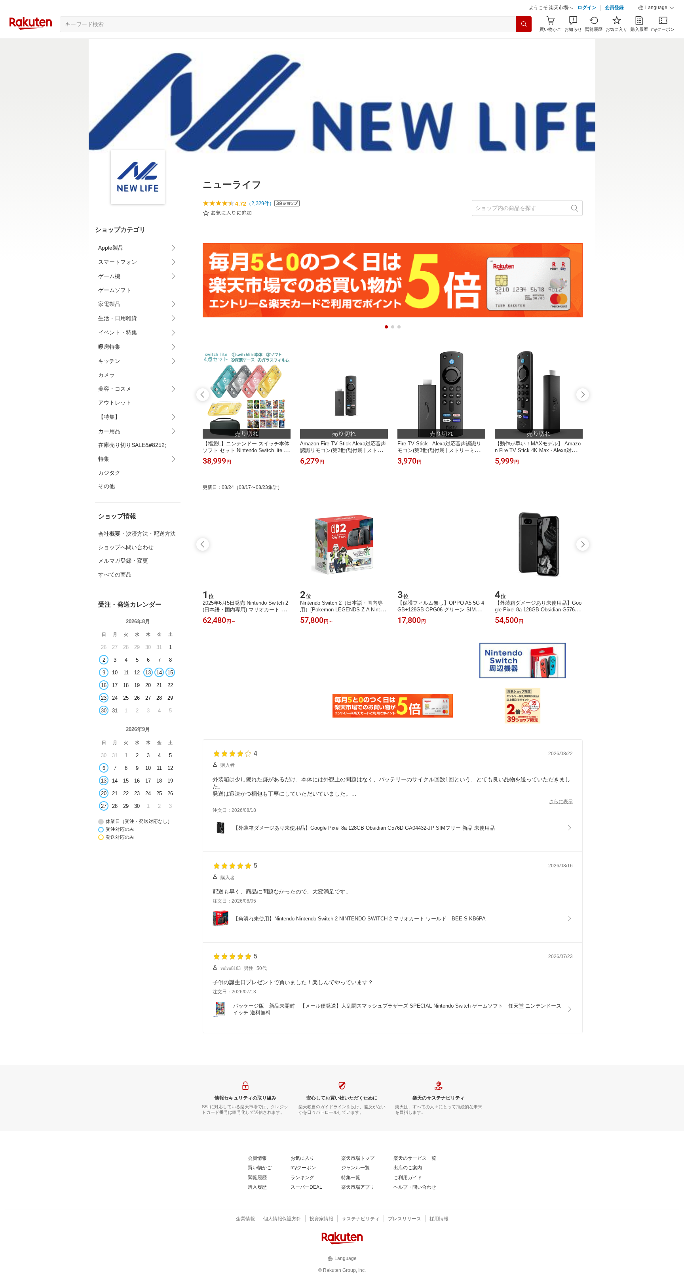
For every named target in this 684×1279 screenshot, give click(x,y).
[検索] (524, 24)
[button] (656, 8)
